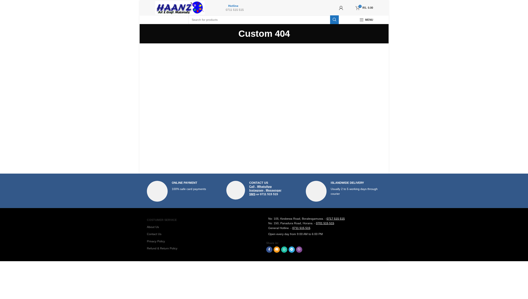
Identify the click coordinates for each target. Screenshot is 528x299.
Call (252, 186)
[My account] (341, 8)
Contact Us (154, 234)
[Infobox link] (184, 191)
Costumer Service (162, 220)
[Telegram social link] (292, 249)
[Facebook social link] (269, 249)
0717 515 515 (336, 218)
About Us (153, 227)
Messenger (273, 190)
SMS (252, 194)
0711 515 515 (301, 228)
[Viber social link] (299, 249)
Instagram (256, 190)
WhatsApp (264, 186)
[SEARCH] (334, 19)
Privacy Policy (156, 241)
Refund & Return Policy (162, 248)
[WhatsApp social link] (284, 249)
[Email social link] (277, 249)
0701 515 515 (325, 223)
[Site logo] (180, 7)
